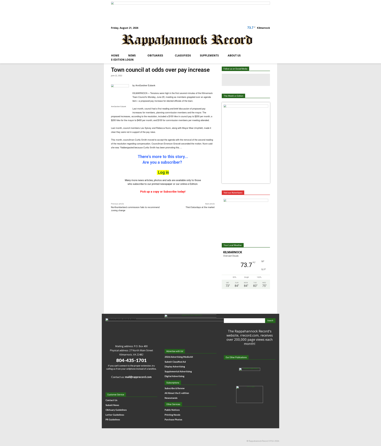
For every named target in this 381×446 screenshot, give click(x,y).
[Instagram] (246, 79)
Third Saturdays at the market (200, 207)
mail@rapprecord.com (138, 377)
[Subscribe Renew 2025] (190, 11)
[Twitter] (258, 79)
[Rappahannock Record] (187, 40)
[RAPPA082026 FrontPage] (246, 106)
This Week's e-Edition (233, 96)
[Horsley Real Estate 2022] (246, 217)
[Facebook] (233, 79)
